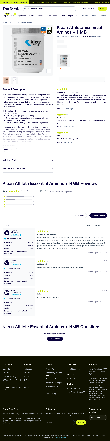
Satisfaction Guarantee (14, 168)
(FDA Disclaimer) (60, 437)
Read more (8, 149)
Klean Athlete (26, 22)
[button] (92, 36)
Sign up (81, 422)
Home (5, 22)
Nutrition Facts (10, 160)
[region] (55, 2)
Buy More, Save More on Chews (71, 2)
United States (96, 417)
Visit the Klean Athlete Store (67, 36)
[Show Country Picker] (26, 2)
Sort (89, 226)
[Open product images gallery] (48, 71)
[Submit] (25, 8)
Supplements (14, 22)
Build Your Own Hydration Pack (39, 2)
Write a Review (100, 216)
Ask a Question (56, 339)
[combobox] (49, 8)
